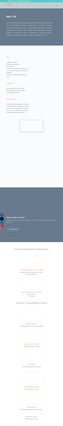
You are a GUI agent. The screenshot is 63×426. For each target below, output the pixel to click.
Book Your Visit (14, 229)
